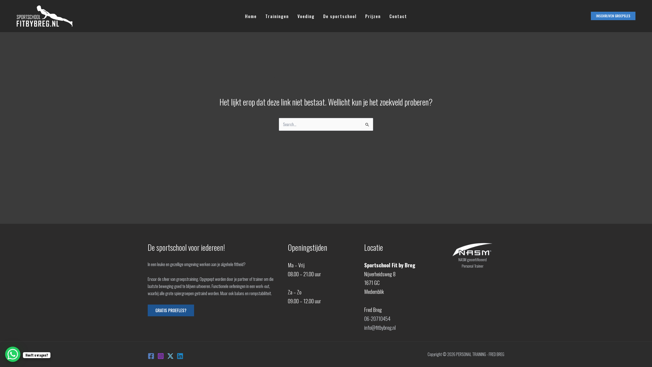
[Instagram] (160, 356)
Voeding (306, 16)
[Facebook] (151, 356)
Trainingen (277, 16)
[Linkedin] (180, 356)
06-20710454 (377, 318)
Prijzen (373, 16)
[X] (170, 356)
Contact (398, 16)
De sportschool (340, 16)
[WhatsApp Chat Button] (12, 354)
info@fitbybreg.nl (380, 327)
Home (251, 16)
